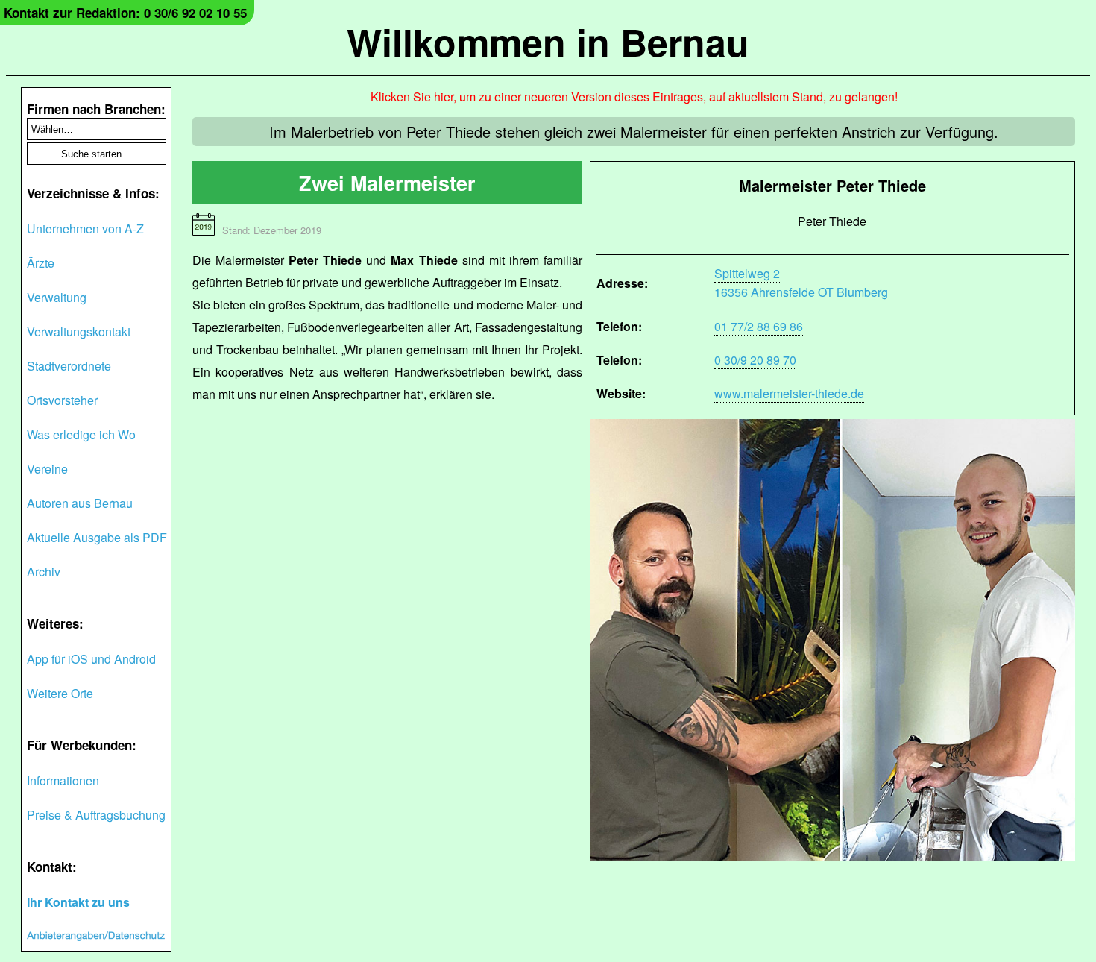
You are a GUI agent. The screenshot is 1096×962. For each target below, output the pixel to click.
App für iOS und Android (91, 658)
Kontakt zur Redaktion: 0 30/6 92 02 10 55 (125, 13)
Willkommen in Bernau (548, 41)
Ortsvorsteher (62, 400)
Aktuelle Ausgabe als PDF (97, 537)
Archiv (43, 571)
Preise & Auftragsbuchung (96, 814)
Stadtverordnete (69, 365)
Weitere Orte (60, 693)
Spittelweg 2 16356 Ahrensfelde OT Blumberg (801, 283)
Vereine (47, 468)
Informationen (63, 780)
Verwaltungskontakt (78, 331)
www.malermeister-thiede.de (789, 393)
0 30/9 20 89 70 (755, 359)
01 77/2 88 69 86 (758, 326)
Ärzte (40, 262)
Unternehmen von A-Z (85, 228)
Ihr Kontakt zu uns (78, 902)
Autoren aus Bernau (80, 503)
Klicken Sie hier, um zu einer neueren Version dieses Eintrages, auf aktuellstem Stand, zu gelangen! (634, 96)
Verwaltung (56, 297)
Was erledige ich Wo (81, 434)
